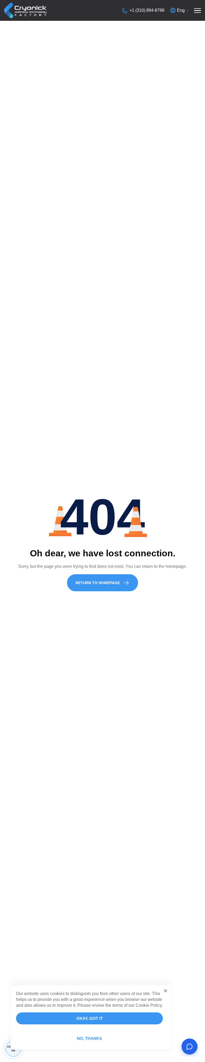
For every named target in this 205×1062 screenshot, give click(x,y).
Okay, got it (89, 1018)
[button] (165, 990)
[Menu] (197, 10)
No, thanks (89, 1038)
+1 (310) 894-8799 (146, 10)
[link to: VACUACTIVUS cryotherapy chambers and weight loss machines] (25, 10)
